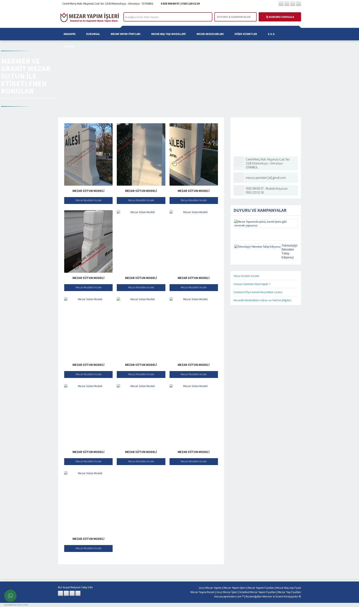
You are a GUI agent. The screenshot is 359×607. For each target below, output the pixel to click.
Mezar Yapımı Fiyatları (125, 34)
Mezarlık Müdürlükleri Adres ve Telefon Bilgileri (262, 300)
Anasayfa (69, 34)
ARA (205, 17)
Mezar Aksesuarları (210, 34)
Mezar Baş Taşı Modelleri (168, 34)
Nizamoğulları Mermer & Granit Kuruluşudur (272, 596)
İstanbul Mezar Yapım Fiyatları (257, 592)
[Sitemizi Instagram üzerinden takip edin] (292, 3)
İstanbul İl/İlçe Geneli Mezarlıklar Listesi (258, 292)
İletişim (69, 46)
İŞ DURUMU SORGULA (280, 17)
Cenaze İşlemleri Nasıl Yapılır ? (252, 284)
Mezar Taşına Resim (203, 592)
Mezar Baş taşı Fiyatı (288, 588)
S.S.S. (271, 34)
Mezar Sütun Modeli (89, 191)
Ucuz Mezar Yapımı (210, 588)
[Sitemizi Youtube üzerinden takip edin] (298, 3)
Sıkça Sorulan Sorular (246, 276)
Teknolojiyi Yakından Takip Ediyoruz (289, 251)
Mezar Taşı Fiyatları (289, 592)
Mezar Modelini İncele (88, 200)
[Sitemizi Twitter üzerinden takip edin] (286, 3)
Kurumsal (93, 34)
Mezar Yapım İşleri (235, 588)
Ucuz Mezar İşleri (226, 592)
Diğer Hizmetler (246, 34)
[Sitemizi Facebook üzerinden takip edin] (281, 3)
